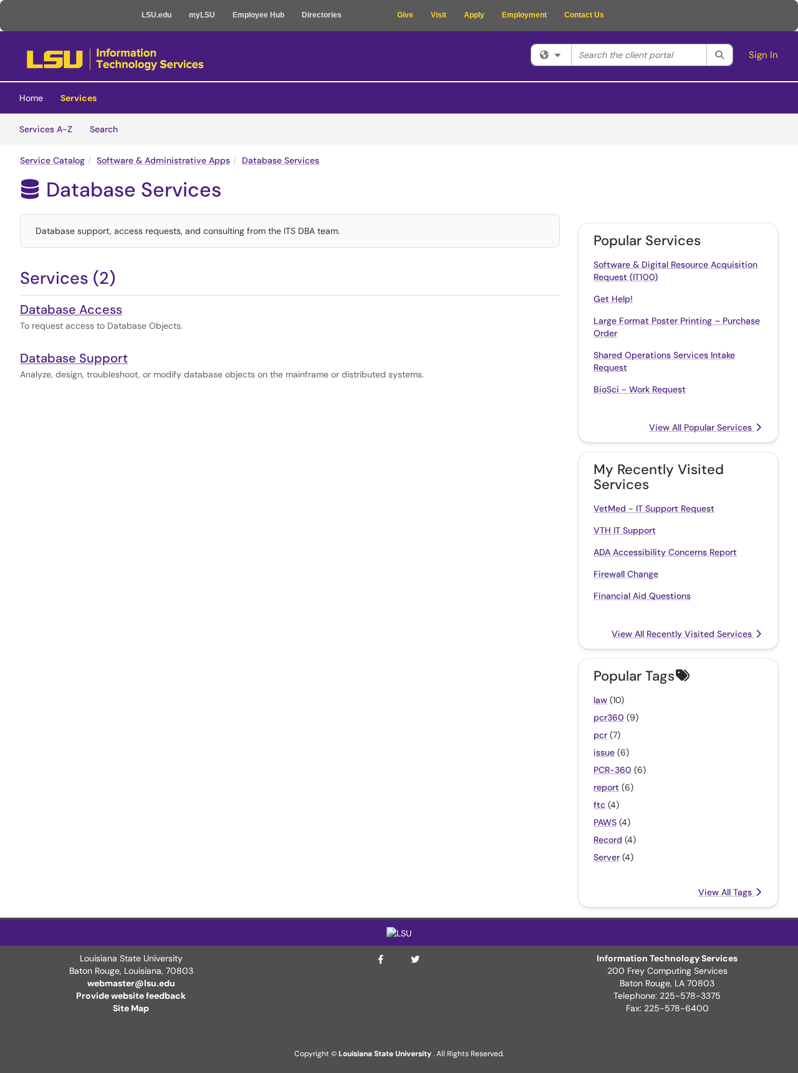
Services (78, 98)
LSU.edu (156, 15)
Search (108, 129)
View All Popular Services (701, 427)
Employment (524, 15)
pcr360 (609, 717)
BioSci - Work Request (640, 389)
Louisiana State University (385, 1054)
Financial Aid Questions (642, 595)
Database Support (74, 358)
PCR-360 (613, 769)
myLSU (202, 15)
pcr (600, 734)
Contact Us (584, 15)
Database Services (280, 160)
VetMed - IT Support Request (654, 508)
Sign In (763, 55)
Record (608, 839)
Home (31, 98)
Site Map (131, 1008)
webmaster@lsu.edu (131, 983)
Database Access (71, 309)
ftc (599, 804)
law (600, 700)
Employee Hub (258, 15)
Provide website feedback (131, 995)
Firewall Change (626, 574)
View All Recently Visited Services (683, 633)
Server (607, 857)
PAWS (605, 822)
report (606, 787)
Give (405, 15)
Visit (438, 15)
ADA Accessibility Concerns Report (665, 552)
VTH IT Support (625, 530)
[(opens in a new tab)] (115, 59)
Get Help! (613, 298)
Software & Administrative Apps (163, 160)
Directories (322, 15)
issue (604, 752)
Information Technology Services (667, 958)
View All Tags (726, 892)
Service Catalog (52, 160)
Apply (474, 15)
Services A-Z (45, 129)
